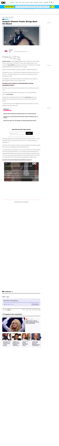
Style (20, 2)
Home (3, 17)
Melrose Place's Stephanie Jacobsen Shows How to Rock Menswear (19, 113)
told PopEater (10, 94)
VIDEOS (31, 2)
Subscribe (46, 2)
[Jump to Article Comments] (3, 56)
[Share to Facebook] (6, 56)
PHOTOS (27, 2)
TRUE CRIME (36, 2)
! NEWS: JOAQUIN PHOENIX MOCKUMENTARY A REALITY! (17, 159)
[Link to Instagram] (51, 2)
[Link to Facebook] (50, 2)
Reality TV (12, 2)
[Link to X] (53, 2)
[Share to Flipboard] (15, 56)
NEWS (17, 2)
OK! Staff (11, 50)
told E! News (28, 97)
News (7, 17)
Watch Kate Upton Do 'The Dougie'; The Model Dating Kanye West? (19, 120)
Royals (23, 2)
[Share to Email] (19, 56)
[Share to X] (10, 56)
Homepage (11, 17)
